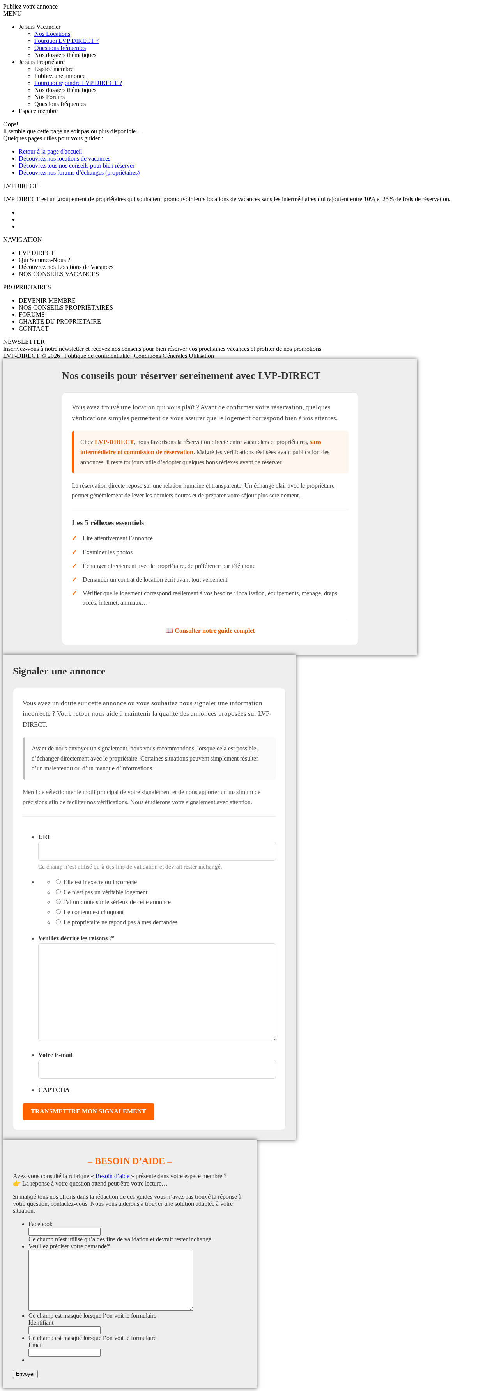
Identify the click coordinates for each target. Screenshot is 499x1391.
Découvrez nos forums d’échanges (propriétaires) (79, 172)
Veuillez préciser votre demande (69, 1246)
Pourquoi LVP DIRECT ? (66, 40)
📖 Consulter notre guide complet (210, 630)
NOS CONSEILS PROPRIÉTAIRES (66, 307)
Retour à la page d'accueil (50, 151)
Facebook (40, 1224)
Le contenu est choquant (94, 912)
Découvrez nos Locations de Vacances (66, 267)
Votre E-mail (55, 1054)
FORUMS (32, 314)
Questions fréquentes (60, 47)
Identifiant (40, 1322)
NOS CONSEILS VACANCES (59, 274)
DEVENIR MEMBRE (47, 300)
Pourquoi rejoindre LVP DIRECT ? (78, 83)
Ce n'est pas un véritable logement (105, 892)
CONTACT (34, 328)
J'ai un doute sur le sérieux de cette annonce (117, 902)
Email (35, 1344)
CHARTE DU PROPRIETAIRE (60, 321)
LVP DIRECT (37, 253)
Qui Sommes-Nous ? (44, 260)
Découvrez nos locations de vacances (64, 158)
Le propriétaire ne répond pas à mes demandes (120, 922)
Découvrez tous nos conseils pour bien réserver (76, 165)
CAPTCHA (54, 1090)
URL (45, 837)
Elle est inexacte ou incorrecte (100, 882)
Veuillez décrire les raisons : (76, 938)
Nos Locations (52, 33)
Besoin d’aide (112, 1176)
